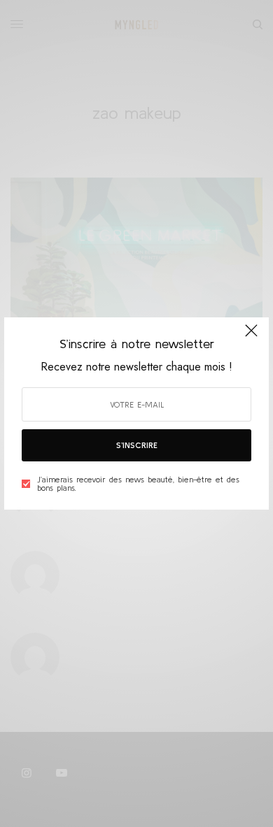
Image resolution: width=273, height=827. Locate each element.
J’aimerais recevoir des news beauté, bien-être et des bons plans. (138, 483)
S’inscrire (137, 445)
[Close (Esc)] (251, 336)
